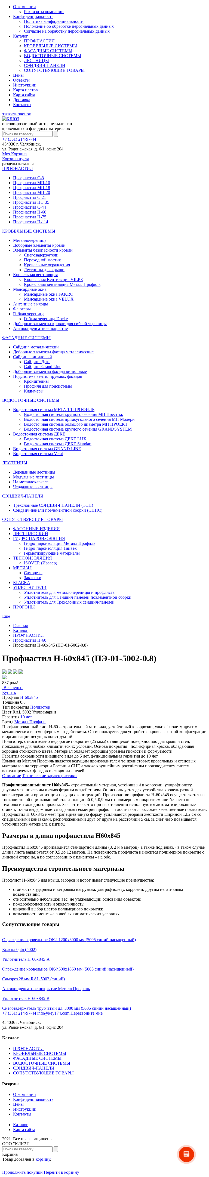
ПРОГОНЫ (24, 607)
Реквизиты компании (44, 11)
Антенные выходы (30, 304)
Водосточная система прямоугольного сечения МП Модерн (79, 419)
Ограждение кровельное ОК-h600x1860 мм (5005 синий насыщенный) (68, 969)
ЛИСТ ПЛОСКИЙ (30, 533)
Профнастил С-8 (28, 177)
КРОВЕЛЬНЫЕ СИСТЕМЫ (50, 46)
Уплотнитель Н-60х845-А (26, 959)
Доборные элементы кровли (39, 245)
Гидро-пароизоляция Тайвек (50, 548)
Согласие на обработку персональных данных (67, 31)
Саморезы (33, 572)
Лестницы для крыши (44, 269)
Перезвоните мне (86, 1013)
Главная (20, 625)
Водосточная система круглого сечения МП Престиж (73, 414)
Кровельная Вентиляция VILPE (53, 279)
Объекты (21, 80)
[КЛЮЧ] (10, 118)
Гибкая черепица (28, 313)
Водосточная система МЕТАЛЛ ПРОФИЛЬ (53, 409)
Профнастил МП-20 (31, 192)
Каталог (20, 36)
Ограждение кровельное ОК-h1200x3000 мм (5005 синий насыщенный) (69, 939)
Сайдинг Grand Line (42, 366)
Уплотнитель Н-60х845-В (26, 998)
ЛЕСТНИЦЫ (36, 60)
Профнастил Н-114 (30, 222)
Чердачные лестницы (33, 486)
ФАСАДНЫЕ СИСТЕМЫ (48, 50)
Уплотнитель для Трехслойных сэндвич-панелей (69, 602)
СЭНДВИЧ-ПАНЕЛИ (44, 65)
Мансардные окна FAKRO (48, 294)
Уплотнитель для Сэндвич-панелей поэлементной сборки (77, 597)
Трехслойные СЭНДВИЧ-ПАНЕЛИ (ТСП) (53, 505)
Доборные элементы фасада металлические (53, 352)
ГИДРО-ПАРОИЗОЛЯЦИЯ (39, 538)
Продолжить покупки (22, 1172)
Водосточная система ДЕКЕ (39, 434)
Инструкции (24, 85)
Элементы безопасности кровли (43, 250)
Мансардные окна (30, 289)
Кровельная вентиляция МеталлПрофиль (62, 284)
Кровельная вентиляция (35, 274)
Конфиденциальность (33, 16)
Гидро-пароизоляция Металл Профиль (59, 543)
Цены (18, 75)
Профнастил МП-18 (31, 187)
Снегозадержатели (41, 255)
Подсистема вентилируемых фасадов (47, 376)
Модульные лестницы (33, 477)
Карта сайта (24, 94)
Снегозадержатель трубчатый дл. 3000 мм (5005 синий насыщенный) (66, 1008)
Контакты (22, 104)
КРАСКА (21, 582)
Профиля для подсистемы (48, 386)
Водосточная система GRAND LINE (47, 448)
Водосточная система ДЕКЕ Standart (57, 443)
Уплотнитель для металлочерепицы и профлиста (69, 592)
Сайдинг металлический (36, 347)
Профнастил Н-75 (29, 217)
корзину (43, 1159)
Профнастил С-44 (29, 207)
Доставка (21, 99)
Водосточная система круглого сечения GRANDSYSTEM (78, 429)
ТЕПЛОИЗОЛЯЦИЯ (32, 558)
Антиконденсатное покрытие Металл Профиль (46, 988)
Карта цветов (25, 90)
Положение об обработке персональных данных (69, 26)
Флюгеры (22, 309)
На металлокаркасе (30, 482)
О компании (24, 6)
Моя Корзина (15, 156)
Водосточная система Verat (38, 453)
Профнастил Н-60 (29, 212)
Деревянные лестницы (34, 472)
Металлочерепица (30, 240)
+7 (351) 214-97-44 (19, 139)
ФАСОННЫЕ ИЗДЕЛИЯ (36, 528)
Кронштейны (36, 381)
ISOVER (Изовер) (40, 563)
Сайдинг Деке (37, 361)
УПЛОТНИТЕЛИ (30, 587)
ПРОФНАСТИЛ (39, 41)
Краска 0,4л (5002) (19, 949)
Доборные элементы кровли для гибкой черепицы (60, 323)
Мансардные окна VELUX (49, 299)
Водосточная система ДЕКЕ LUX (55, 439)
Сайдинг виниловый (32, 356)
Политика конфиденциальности (54, 21)
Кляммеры (34, 391)
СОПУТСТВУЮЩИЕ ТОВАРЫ (54, 70)
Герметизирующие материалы (52, 553)
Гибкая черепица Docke (46, 318)
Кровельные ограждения (47, 264)
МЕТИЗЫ (22, 568)
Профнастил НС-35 (31, 202)
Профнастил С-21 (29, 197)
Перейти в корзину (61, 1172)
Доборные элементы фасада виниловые (50, 371)
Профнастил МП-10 (31, 182)
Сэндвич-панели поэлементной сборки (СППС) (57, 510)
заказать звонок (16, 114)
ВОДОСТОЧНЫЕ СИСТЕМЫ (52, 55)
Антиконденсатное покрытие (40, 328)
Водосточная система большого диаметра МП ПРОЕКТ (76, 424)
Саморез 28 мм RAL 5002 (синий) (33, 979)
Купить (9, 692)
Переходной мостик (42, 260)
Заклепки (32, 577)
